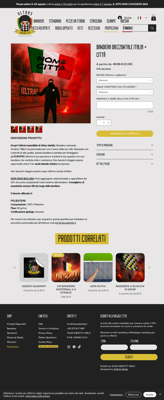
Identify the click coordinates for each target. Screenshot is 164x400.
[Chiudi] (160, 394)
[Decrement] (99, 122)
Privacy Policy (45, 333)
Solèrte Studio (121, 369)
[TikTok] (79, 347)
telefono (134, 341)
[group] (82, 278)
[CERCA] (152, 28)
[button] (153, 17)
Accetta (150, 394)
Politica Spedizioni (47, 337)
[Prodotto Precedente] (15, 267)
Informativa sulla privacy (37, 396)
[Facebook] (74, 347)
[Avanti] (147, 4)
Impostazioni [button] (116, 394)
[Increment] (109, 122)
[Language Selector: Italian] (142, 18)
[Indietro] (17, 4)
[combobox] (124, 80)
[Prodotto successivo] (149, 267)
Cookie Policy (45, 342)
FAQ (40, 324)
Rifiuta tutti (133, 394)
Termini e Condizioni (48, 328)
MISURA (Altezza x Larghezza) (111, 75)
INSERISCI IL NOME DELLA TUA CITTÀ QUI (118, 99)
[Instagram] (69, 347)
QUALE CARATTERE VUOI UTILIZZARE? (116, 87)
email (103, 341)
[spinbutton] (104, 122)
